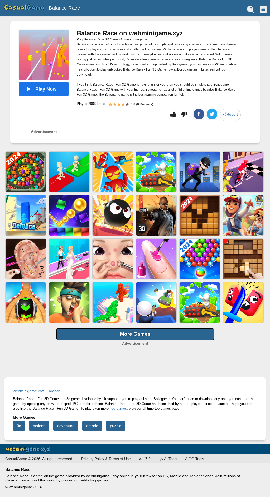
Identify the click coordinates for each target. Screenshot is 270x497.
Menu (262, 9)
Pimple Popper (113, 259)
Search (250, 9)
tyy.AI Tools (167, 459)
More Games (135, 334)
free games (118, 408)
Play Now (45, 89)
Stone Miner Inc (200, 302)
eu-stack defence (26, 215)
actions (39, 426)
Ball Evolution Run (113, 302)
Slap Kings (69, 302)
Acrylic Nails (156, 259)
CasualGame (24, 8)
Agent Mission (156, 215)
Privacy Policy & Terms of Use (106, 459)
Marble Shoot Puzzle (26, 172)
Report (232, 114)
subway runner (243, 215)
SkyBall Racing (26, 302)
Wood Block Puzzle (200, 215)
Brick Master (69, 215)
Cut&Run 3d (243, 302)
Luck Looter (200, 172)
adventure (65, 426)
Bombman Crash (113, 215)
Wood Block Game (243, 259)
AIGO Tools (194, 459)
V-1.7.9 (145, 459)
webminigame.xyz (29, 449)
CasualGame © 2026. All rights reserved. (39, 459)
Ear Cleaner (26, 259)
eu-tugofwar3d (69, 172)
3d (19, 426)
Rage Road (156, 302)
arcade (92, 426)
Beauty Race (69, 259)
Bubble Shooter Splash (200, 259)
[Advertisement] (135, 353)
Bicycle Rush (243, 172)
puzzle (115, 426)
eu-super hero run (113, 172)
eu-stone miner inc (156, 172)
